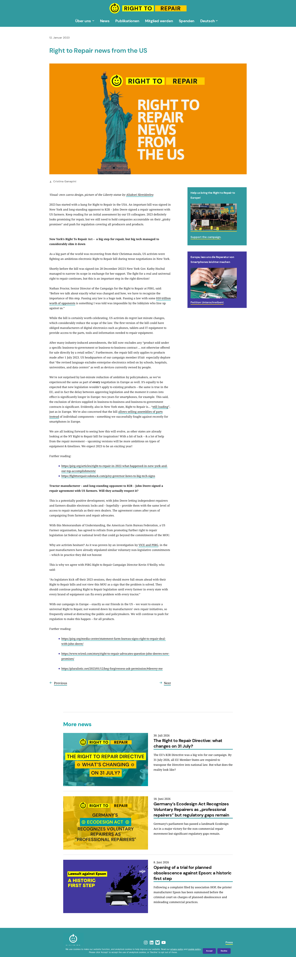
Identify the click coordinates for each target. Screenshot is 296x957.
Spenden (186, 20)
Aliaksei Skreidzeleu (139, 194)
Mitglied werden (159, 20)
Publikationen (127, 20)
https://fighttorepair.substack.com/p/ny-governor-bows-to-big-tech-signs (108, 476)
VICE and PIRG (148, 545)
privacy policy (176, 949)
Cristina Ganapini (64, 181)
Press (229, 942)
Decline (224, 951)
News (104, 20)
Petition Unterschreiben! (207, 302)
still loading (160, 407)
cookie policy (194, 949)
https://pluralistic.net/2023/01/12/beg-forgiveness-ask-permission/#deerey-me (112, 668)
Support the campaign (206, 237)
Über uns (83, 20)
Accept (209, 951)
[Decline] (292, 951)
